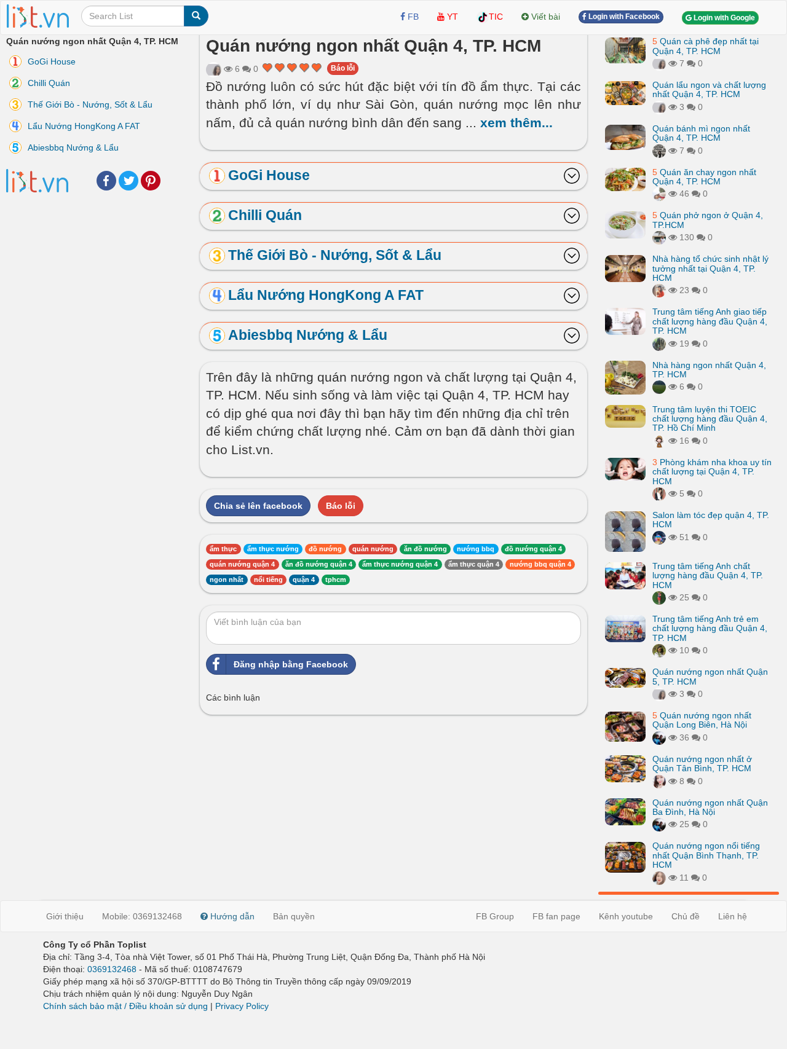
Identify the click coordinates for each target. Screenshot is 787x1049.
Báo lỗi (343, 68)
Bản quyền (294, 916)
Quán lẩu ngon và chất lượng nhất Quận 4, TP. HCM (709, 89)
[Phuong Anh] (659, 343)
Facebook (106, 181)
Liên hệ (732, 916)
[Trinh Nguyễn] (659, 493)
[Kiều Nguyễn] (659, 536)
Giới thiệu (65, 916)
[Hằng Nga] (659, 290)
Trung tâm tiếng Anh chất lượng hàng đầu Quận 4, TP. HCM (707, 575)
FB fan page (556, 916)
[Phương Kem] (659, 780)
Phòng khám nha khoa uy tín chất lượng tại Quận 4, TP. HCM (712, 471)
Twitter (128, 181)
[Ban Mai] (659, 597)
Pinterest (150, 181)
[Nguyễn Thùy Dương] (659, 737)
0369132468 (111, 969)
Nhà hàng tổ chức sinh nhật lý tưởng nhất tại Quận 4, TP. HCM (710, 268)
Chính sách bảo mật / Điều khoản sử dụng (125, 1006)
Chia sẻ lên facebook (258, 506)
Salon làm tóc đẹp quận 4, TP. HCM (710, 519)
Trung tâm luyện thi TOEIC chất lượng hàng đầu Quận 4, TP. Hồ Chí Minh (709, 418)
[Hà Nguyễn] (659, 386)
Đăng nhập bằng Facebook (291, 664)
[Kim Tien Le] (659, 650)
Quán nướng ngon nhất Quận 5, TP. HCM (710, 676)
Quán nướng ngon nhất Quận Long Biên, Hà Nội (701, 719)
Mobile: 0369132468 (142, 916)
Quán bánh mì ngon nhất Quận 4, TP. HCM (701, 133)
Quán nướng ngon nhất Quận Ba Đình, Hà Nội (710, 806)
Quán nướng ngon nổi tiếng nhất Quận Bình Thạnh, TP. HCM (706, 855)
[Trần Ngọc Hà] (659, 877)
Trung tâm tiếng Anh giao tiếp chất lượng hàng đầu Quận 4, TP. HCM (709, 321)
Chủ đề (685, 916)
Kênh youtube (626, 916)
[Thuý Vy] (659, 237)
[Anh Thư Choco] (659, 150)
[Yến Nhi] (659, 193)
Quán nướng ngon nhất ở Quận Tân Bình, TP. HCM (702, 763)
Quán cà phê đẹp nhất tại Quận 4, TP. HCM (705, 45)
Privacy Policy (242, 1006)
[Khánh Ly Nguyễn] (213, 69)
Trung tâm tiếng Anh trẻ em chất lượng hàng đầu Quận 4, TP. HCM (709, 628)
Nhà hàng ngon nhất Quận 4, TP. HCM (709, 369)
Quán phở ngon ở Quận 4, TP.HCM (707, 219)
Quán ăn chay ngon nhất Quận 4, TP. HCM (704, 176)
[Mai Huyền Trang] (659, 440)
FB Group (495, 916)
